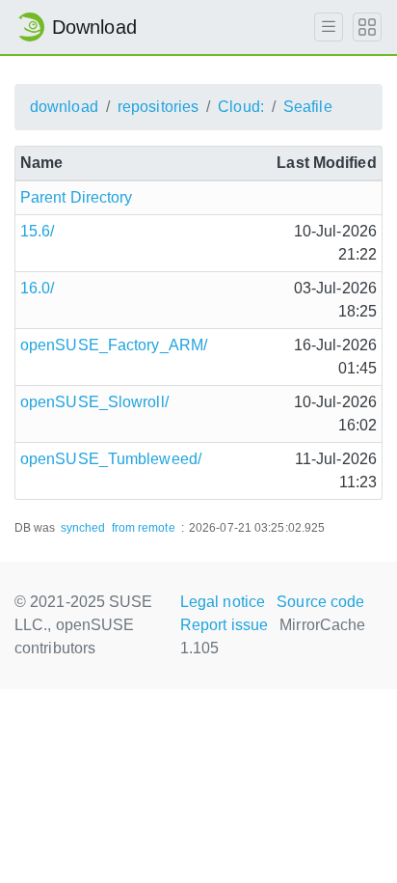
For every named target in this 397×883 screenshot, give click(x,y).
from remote (143, 528)
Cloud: (241, 106)
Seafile (307, 106)
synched (83, 528)
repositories (158, 106)
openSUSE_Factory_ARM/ (113, 345)
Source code (320, 601)
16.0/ (37, 288)
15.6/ (37, 231)
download (64, 106)
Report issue (224, 625)
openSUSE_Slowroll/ (94, 402)
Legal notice (222, 601)
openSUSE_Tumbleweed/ (110, 459)
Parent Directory (76, 197)
